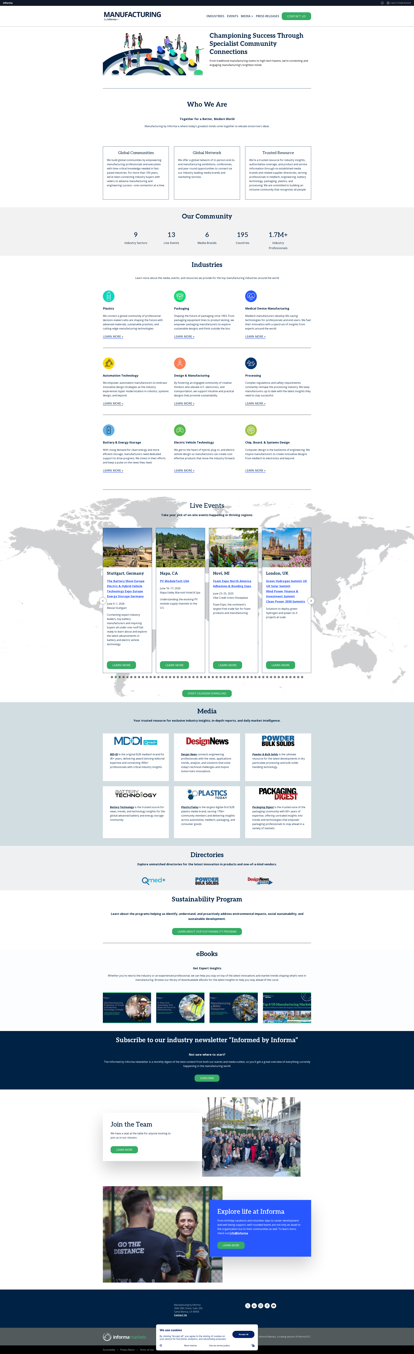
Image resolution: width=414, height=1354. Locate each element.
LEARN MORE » (113, 336)
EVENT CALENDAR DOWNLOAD (207, 693)
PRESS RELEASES (267, 16)
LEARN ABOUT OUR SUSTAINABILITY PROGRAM (207, 931)
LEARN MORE (121, 665)
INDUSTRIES (215, 16)
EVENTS (232, 16)
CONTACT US (296, 16)
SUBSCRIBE (207, 1078)
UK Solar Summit (225, 586)
